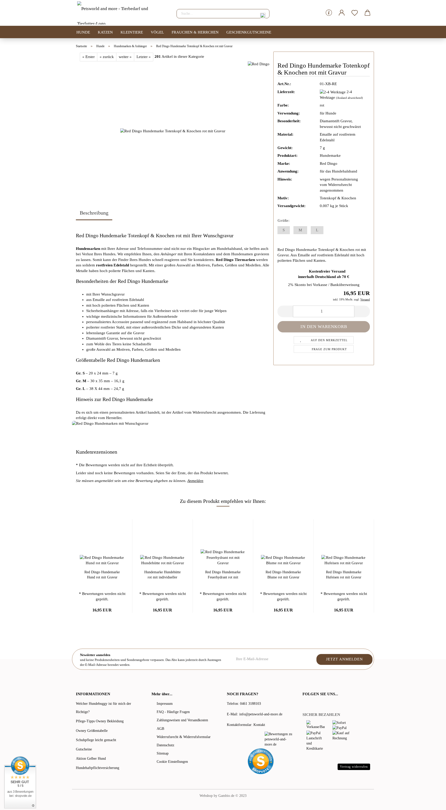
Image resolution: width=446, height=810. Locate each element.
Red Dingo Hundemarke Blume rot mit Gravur (283, 574)
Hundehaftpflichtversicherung (97, 768)
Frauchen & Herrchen (195, 32)
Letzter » (144, 57)
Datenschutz (165, 745)
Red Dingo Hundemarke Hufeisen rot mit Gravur (343, 574)
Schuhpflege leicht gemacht (96, 740)
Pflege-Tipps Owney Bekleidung (100, 721)
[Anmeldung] (341, 13)
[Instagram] (325, 704)
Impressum (165, 704)
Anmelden (195, 481)
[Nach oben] (432, 802)
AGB (160, 729)
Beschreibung (94, 213)
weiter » (125, 57)
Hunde (83, 32)
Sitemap (163, 753)
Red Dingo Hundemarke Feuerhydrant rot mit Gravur (223, 575)
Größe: (283, 220)
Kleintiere (132, 32)
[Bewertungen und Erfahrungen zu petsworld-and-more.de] (279, 739)
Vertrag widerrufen (354, 766)
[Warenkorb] (367, 13)
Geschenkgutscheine (248, 32)
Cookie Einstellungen (172, 762)
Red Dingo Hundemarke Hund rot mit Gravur (102, 574)
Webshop (206, 796)
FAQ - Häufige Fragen (173, 712)
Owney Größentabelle (92, 731)
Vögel (157, 32)
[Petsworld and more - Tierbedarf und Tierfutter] (122, 13)
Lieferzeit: (286, 92)
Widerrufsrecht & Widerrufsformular (184, 737)
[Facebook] (305, 704)
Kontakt (259, 725)
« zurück (107, 57)
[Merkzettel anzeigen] (354, 13)
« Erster (88, 57)
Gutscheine (84, 749)
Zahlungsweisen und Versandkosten (182, 720)
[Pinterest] (319, 704)
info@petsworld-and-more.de (260, 714)
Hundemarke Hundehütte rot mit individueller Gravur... (162, 575)
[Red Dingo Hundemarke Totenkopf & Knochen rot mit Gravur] (172, 131)
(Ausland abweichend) (349, 97)
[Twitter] (312, 704)
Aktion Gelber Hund (91, 758)
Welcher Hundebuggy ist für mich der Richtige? (103, 708)
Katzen (105, 32)
